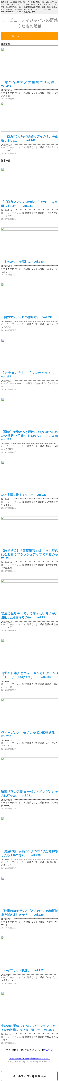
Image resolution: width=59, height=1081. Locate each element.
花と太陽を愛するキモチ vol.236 (24, 494)
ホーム (15, 36)
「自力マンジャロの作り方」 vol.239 (26, 317)
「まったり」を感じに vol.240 (22, 261)
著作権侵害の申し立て (40, 1058)
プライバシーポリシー (19, 1058)
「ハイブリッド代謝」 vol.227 (22, 970)
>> (52, 1050)
